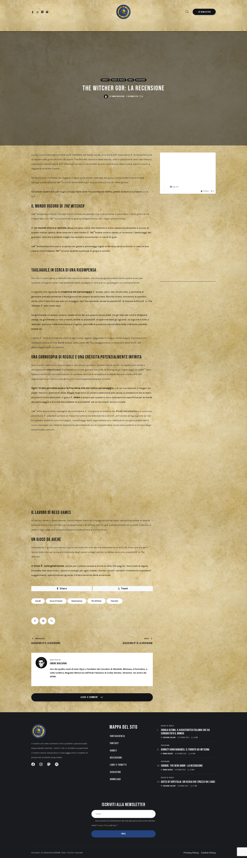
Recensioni (140, 80)
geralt (38, 601)
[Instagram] (37, 12)
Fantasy (105, 80)
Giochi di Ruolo (118, 80)
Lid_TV (175, 187)
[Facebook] (32, 12)
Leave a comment (90, 697)
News (131, 80)
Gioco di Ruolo (56, 601)
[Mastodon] (42, 12)
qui (144, 191)
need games (76, 601)
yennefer (114, 601)
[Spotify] (47, 12)
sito (109, 182)
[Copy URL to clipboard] (51, 620)
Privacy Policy (102, 825)
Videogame (165, 745)
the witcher (96, 601)
